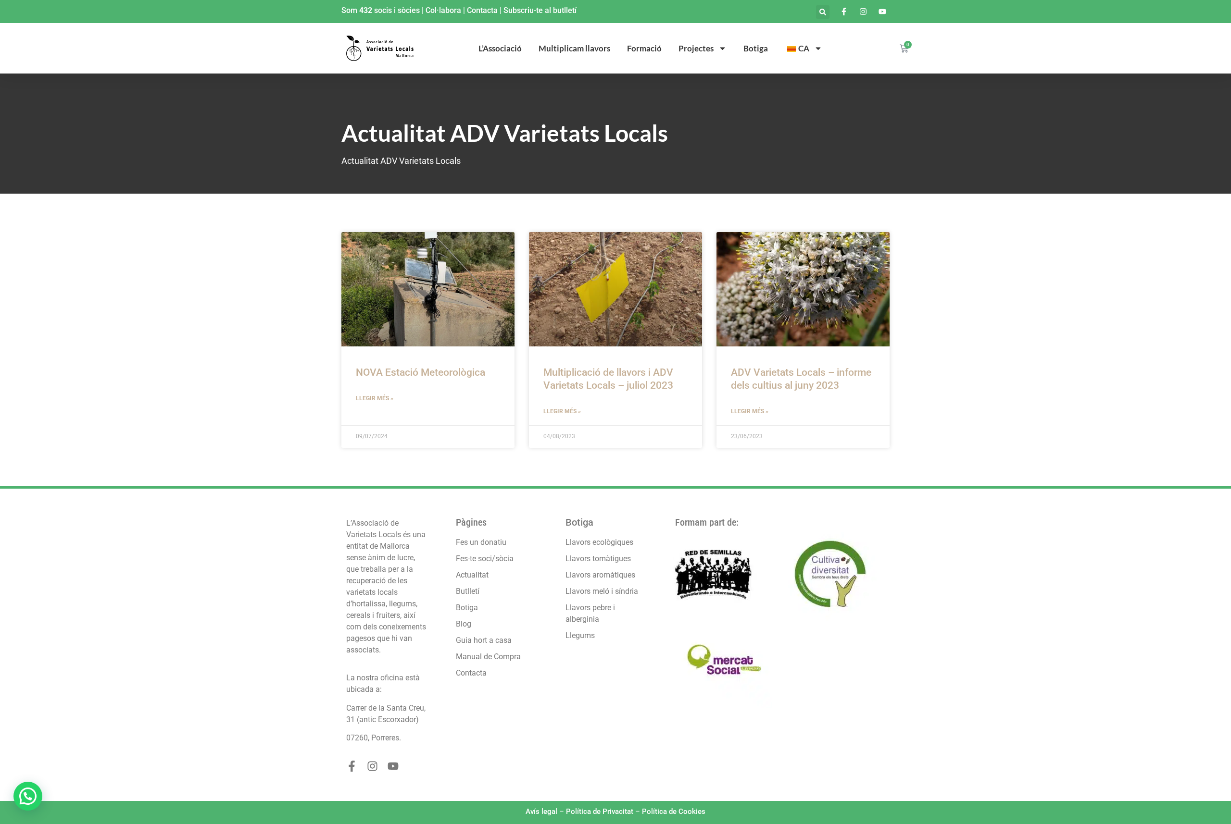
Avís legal (541, 811)
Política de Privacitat (599, 811)
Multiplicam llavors (574, 48)
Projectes (696, 48)
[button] (822, 12)
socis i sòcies (397, 10)
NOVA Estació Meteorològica (420, 372)
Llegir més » (374, 398)
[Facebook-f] (351, 766)
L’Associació (500, 48)
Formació (644, 48)
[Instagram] (372, 766)
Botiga (755, 48)
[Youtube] (393, 766)
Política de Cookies (673, 811)
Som (350, 10)
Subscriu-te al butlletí (540, 10)
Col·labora (443, 10)
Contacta (482, 10)
